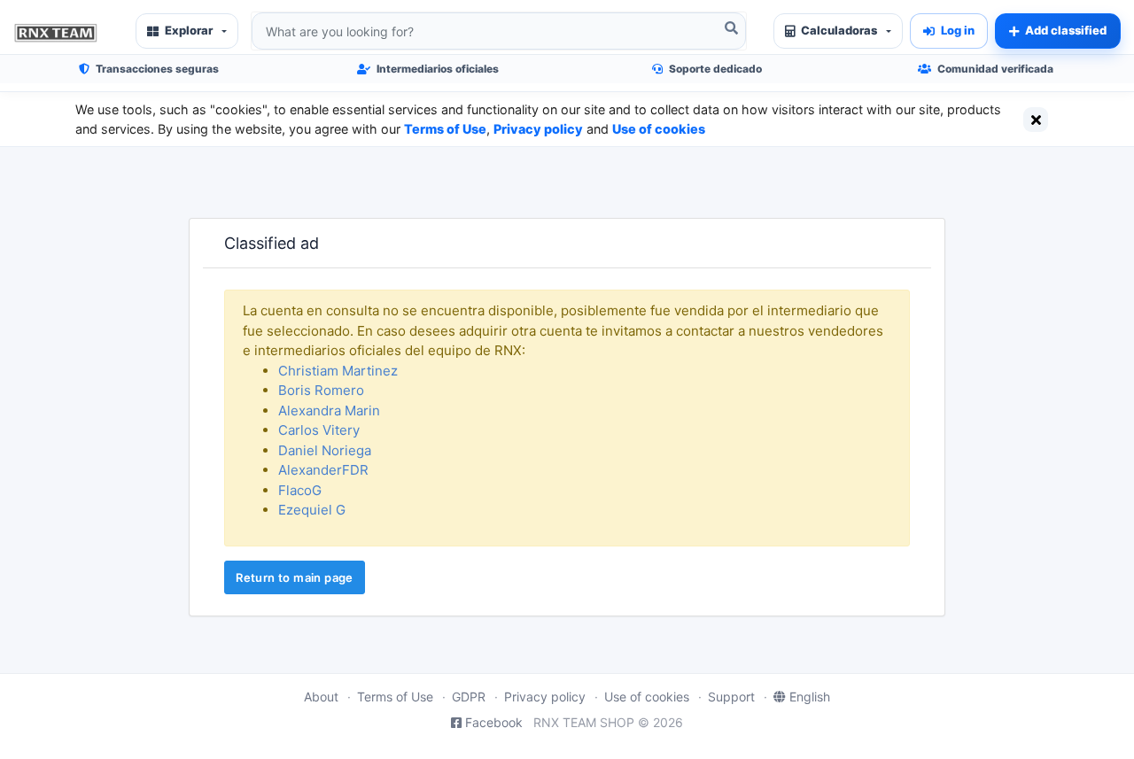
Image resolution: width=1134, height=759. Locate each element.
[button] (187, 31)
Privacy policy (538, 128)
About (321, 696)
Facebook (494, 722)
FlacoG (300, 490)
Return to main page (294, 577)
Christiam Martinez (338, 370)
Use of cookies (658, 128)
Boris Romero (321, 390)
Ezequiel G (312, 509)
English (809, 696)
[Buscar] (731, 27)
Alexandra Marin (329, 410)
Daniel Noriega (324, 450)
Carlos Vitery (319, 430)
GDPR (468, 696)
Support (731, 696)
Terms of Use (445, 128)
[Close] (1035, 119)
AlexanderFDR (323, 469)
